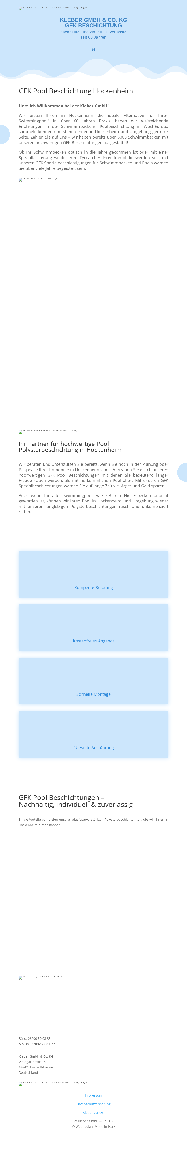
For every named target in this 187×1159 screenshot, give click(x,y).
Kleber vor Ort (93, 1112)
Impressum (93, 1095)
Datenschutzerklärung (94, 1104)
